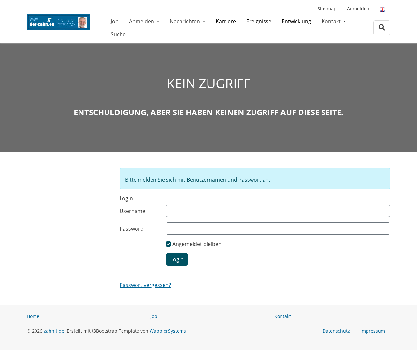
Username (132, 211)
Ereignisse (258, 21)
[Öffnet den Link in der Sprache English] (382, 9)
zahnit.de (54, 331)
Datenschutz (336, 331)
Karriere (226, 21)
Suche (118, 34)
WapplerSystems (168, 331)
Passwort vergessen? (145, 285)
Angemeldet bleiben (197, 244)
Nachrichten (185, 21)
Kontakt (332, 21)
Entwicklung (296, 21)
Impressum (372, 331)
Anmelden (358, 9)
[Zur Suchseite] (381, 27)
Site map (327, 9)
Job (115, 21)
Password (132, 228)
